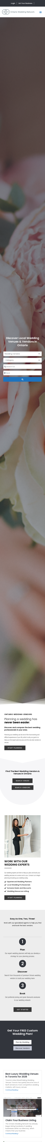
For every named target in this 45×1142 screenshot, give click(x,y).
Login (13, 3)
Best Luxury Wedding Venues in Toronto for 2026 (21, 1075)
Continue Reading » (12, 1090)
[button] (40, 12)
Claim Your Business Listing (20, 1120)
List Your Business (25, 3)
